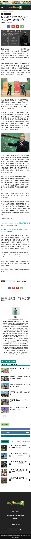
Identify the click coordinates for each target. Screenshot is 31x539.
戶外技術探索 (8, 281)
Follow (27, 432)
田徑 (14, 281)
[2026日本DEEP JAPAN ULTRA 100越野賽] (5, 370)
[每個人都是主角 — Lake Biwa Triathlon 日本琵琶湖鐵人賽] (5, 402)
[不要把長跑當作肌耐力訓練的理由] (5, 394)
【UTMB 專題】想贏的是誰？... (18, 462)
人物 (2, 380)
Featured (18, 441)
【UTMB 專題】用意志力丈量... (18, 454)
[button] (28, 7)
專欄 (2, 14)
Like (28, 429)
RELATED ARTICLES (8, 362)
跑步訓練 (24, 281)
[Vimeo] (20, 529)
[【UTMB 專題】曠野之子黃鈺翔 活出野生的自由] (4, 448)
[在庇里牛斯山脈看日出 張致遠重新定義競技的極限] (5, 378)
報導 (2, 372)
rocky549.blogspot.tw (22, 342)
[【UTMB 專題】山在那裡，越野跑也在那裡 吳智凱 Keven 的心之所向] (4, 472)
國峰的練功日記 (7, 14)
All (12, 441)
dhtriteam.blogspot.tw (14, 343)
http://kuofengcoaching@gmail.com (16, 319)
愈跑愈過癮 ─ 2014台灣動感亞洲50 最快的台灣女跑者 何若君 (8, 299)
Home (2, 11)
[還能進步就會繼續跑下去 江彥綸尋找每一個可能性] (5, 386)
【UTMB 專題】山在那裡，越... (18, 470)
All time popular (26, 441)
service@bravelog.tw (18, 515)
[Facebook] (11, 529)
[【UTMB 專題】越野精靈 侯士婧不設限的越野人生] (4, 480)
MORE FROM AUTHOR (9, 364)
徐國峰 (3, 22)
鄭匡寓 (13, 447)
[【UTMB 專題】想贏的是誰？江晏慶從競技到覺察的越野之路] (4, 464)
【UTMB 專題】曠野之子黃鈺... (18, 446)
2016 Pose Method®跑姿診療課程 (11, 229)
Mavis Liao (14, 455)
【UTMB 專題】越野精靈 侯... (18, 478)
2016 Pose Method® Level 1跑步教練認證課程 (15, 223)
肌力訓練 (18, 281)
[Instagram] (15, 529)
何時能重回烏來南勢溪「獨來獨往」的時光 (24, 298)
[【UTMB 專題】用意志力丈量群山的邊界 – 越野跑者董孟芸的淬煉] (4, 456)
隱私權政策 (15, 518)
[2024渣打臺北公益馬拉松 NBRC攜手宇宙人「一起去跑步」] (5, 410)
